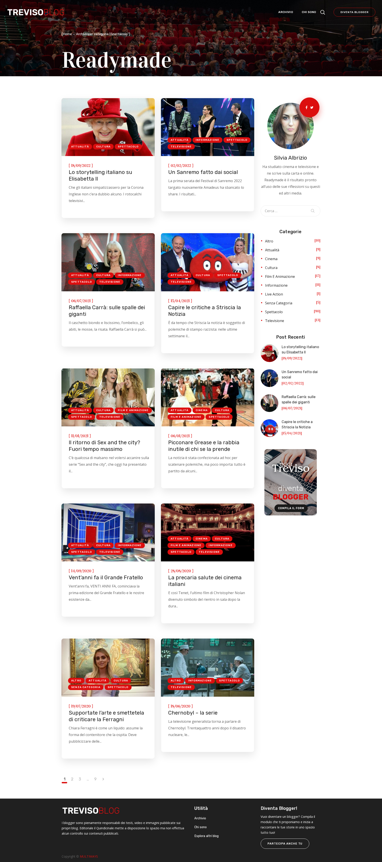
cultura (103, 146)
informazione (207, 139)
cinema (202, 410)
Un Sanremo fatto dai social (203, 172)
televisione (181, 146)
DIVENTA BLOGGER (354, 12)
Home (67, 34)
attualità (80, 146)
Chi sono (200, 827)
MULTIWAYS (89, 856)
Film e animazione (133, 410)
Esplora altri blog (206, 836)
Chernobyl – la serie (193, 713)
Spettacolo (128, 146)
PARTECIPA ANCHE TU (284, 843)
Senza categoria (85, 687)
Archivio (200, 818)
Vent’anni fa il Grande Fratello (106, 577)
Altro (76, 680)
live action (274, 294)
